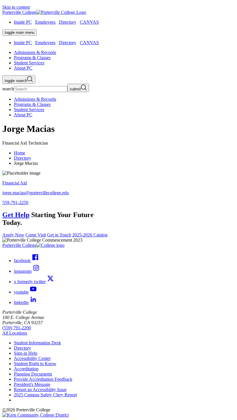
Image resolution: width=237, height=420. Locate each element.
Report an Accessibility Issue (40, 389)
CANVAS (89, 22)
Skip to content (16, 7)
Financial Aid (14, 182)
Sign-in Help (25, 353)
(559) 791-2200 (16, 327)
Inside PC (23, 22)
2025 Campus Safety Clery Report (45, 394)
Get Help (15, 215)
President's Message (32, 384)
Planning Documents (33, 374)
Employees (45, 22)
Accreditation (26, 368)
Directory (67, 22)
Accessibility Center (32, 358)
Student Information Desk (37, 342)
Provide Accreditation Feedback (43, 379)
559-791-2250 (15, 202)
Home (19, 152)
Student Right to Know (35, 363)
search (8, 88)
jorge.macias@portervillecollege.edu (35, 192)
